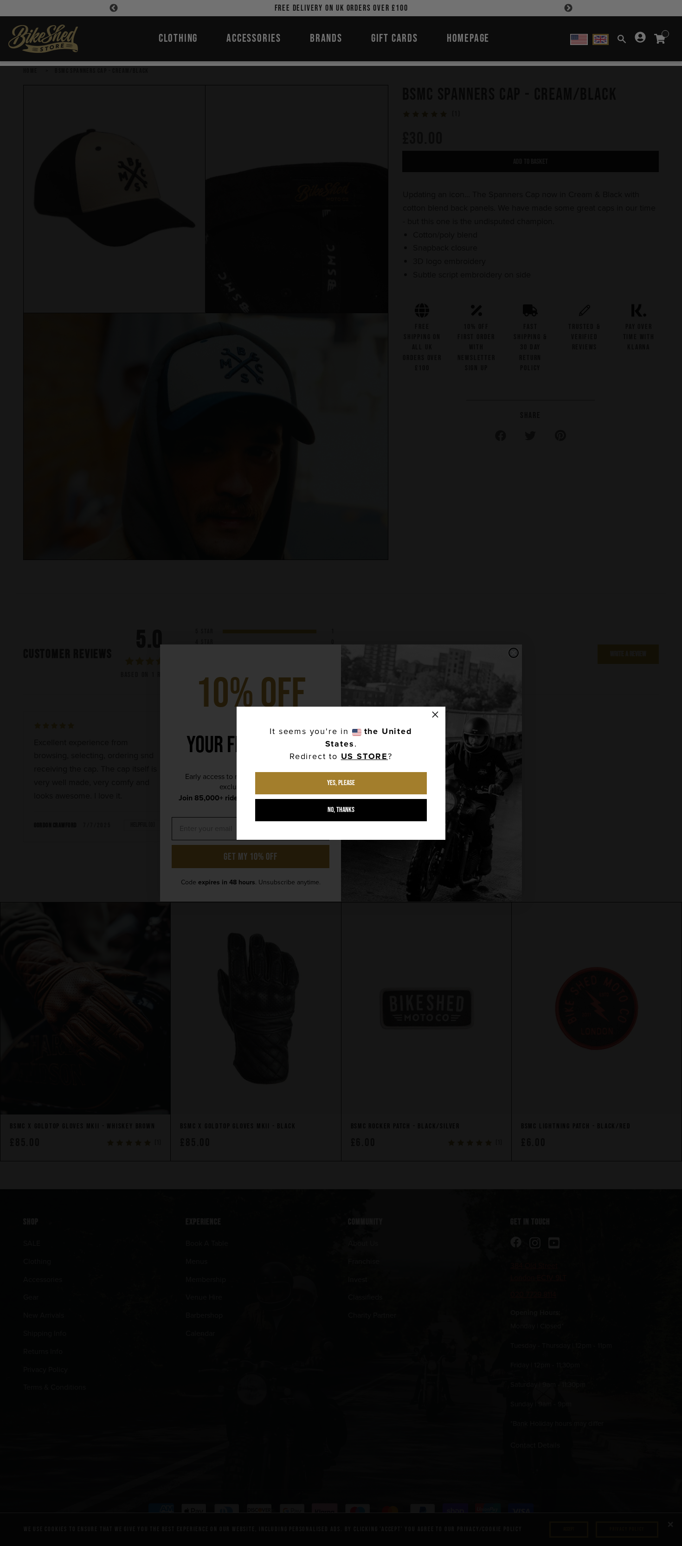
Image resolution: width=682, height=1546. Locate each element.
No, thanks (341, 809)
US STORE (364, 756)
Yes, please (341, 783)
